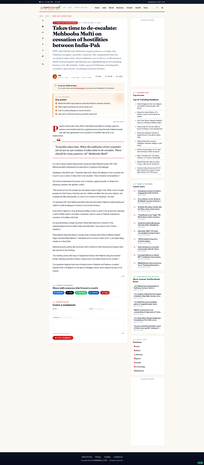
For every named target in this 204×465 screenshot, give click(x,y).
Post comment (64, 338)
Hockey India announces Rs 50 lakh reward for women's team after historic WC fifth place (149, 170)
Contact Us (118, 457)
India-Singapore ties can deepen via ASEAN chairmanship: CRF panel (149, 106)
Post (70, 292)
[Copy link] (42, 56)
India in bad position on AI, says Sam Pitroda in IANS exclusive (149, 150)
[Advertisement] (147, 53)
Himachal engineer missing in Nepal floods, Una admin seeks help (149, 135)
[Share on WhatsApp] (42, 50)
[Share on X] (42, 44)
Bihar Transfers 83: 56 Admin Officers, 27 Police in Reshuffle (148, 157)
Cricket (130, 8)
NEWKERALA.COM (100, 460)
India (104, 8)
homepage (80, 88)
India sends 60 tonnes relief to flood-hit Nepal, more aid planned (149, 128)
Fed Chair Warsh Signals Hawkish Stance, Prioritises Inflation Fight (149, 121)
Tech (145, 8)
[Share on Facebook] (42, 38)
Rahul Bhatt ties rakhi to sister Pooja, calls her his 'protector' (148, 163)
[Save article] (42, 20)
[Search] (157, 7)
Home (97, 8)
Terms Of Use (86, 457)
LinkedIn (95, 292)
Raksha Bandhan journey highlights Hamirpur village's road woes (149, 143)
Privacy (98, 457)
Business (120, 8)
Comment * (62, 317)
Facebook (59, 292)
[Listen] (42, 32)
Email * (96, 309)
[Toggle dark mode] (162, 7)
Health (138, 8)
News (47, 16)
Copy (106, 292)
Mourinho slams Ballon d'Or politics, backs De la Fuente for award (148, 114)
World (111, 8)
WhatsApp (82, 292)
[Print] (42, 26)
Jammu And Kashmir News (62, 16)
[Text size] (42, 64)
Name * (55, 309)
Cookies (107, 457)
